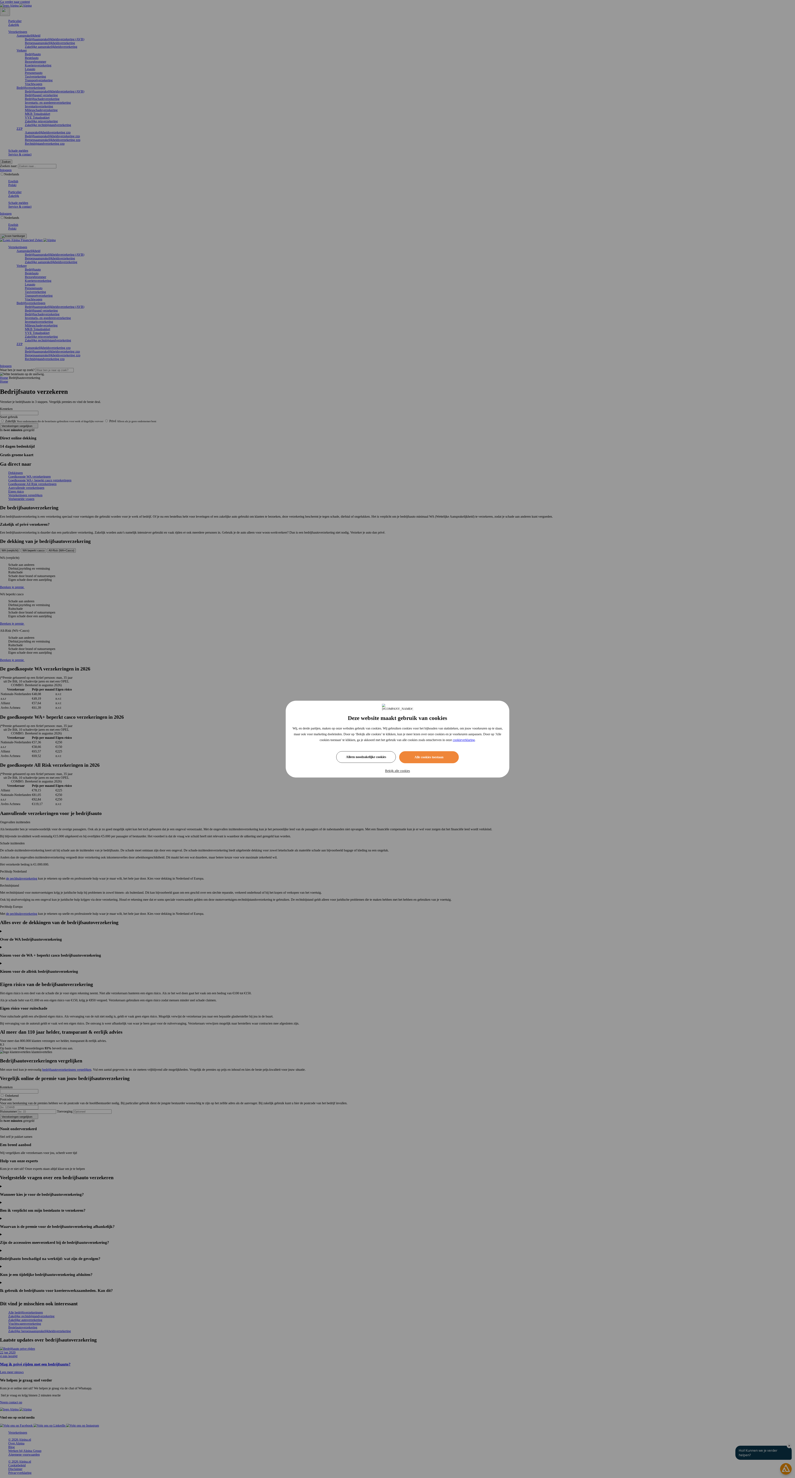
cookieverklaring (464, 740)
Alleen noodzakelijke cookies (366, 757)
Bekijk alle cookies (397, 771)
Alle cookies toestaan (428, 757)
